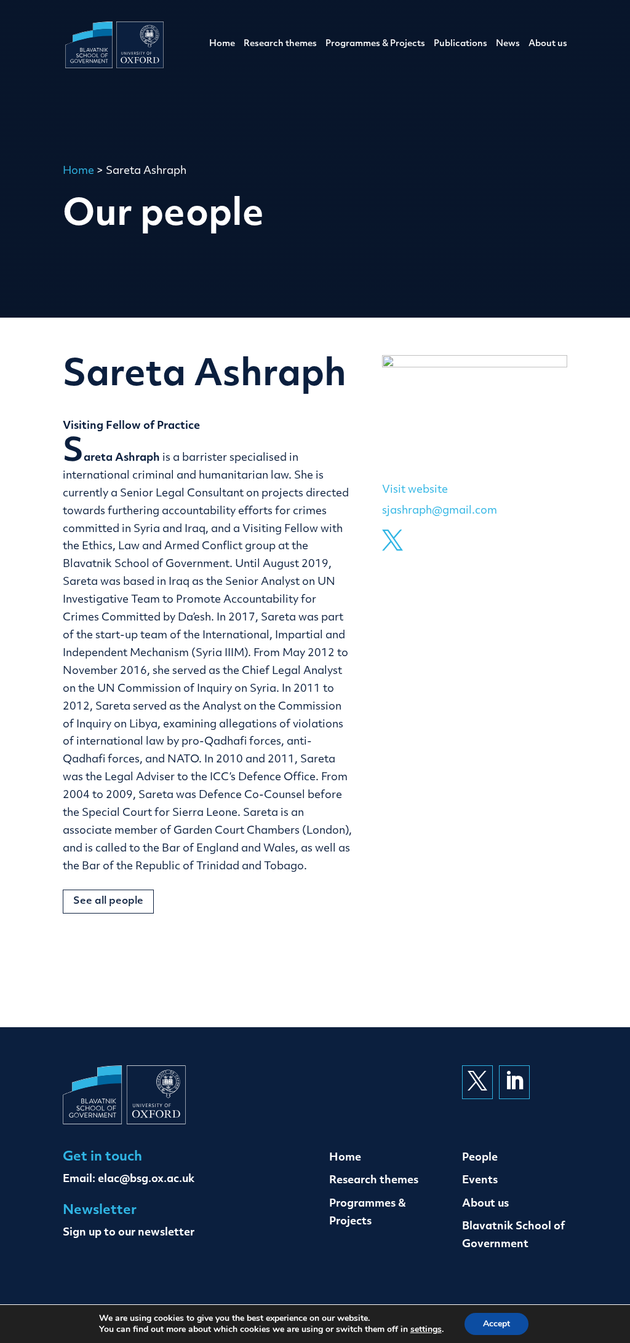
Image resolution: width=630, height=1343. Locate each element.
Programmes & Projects (375, 44)
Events (480, 1180)
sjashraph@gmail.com (439, 511)
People (480, 1158)
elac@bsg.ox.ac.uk (146, 1179)
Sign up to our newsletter (128, 1232)
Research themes (280, 44)
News (508, 44)
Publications (460, 44)
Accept (496, 1323)
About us (547, 44)
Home (222, 44)
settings (426, 1329)
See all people (108, 901)
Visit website (415, 490)
